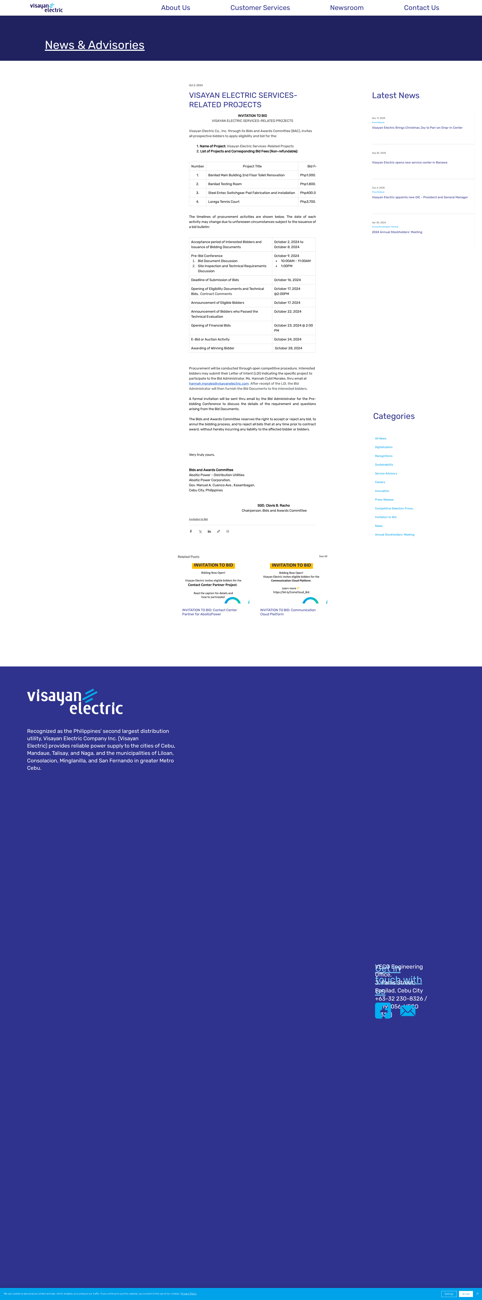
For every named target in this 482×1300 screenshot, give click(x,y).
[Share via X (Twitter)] (200, 531)
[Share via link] (218, 531)
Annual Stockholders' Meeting (385, 227)
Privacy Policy (189, 1293)
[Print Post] (228, 531)
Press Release (378, 122)
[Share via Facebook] (191, 531)
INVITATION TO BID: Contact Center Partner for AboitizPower (209, 612)
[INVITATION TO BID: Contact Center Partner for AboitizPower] (213, 583)
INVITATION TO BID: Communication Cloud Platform (288, 612)
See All (323, 556)
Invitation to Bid (198, 519)
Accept (466, 1294)
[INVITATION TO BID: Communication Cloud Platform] (291, 583)
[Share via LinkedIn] (209, 531)
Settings (449, 1294)
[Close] (477, 1294)
